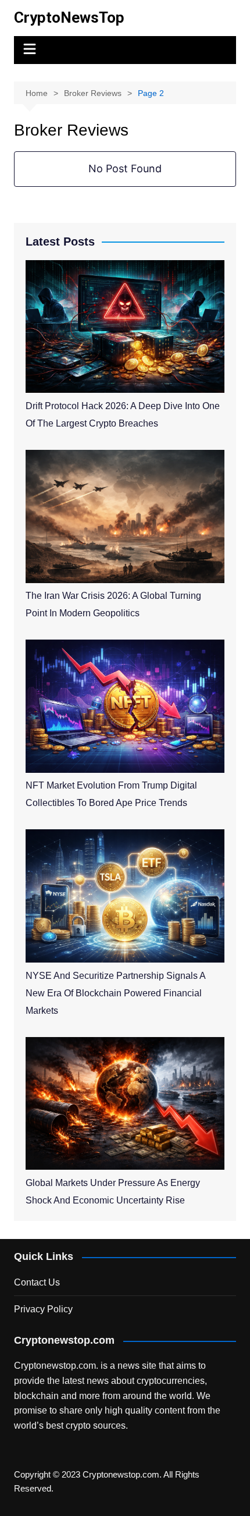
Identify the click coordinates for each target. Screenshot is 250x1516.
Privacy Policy (43, 1309)
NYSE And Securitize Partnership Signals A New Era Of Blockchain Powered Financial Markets (115, 993)
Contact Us (37, 1282)
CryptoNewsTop (69, 17)
